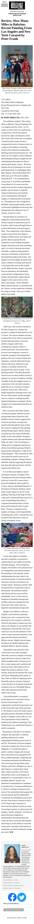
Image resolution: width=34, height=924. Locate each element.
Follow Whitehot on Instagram (11, 882)
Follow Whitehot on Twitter (10, 880)
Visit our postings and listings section (13, 885)
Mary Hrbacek (25, 850)
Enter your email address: (11, 903)
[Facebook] (12, 897)
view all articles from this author (12, 888)
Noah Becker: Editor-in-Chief (17, 918)
